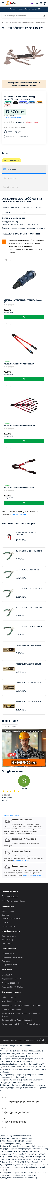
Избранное (10, 136)
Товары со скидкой (9, 965)
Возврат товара (8, 911)
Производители (8, 953)
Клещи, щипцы (10, 726)
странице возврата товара (31, 875)
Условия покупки (8, 926)
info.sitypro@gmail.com (21, 860)
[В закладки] (6, 260)
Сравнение (22, 136)
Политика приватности (11, 919)
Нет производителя (12, 118)
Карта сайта (7, 943)
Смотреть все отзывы (11, 815)
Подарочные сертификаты (12, 957)
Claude (7, 106)
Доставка (5, 915)
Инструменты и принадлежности (19, 22)
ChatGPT (8, 103)
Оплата (5, 922)
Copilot (32, 103)
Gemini (39, 103)
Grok (15, 103)
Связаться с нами (9, 936)
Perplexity (23, 103)
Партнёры (6, 961)
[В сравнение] (10, 260)
